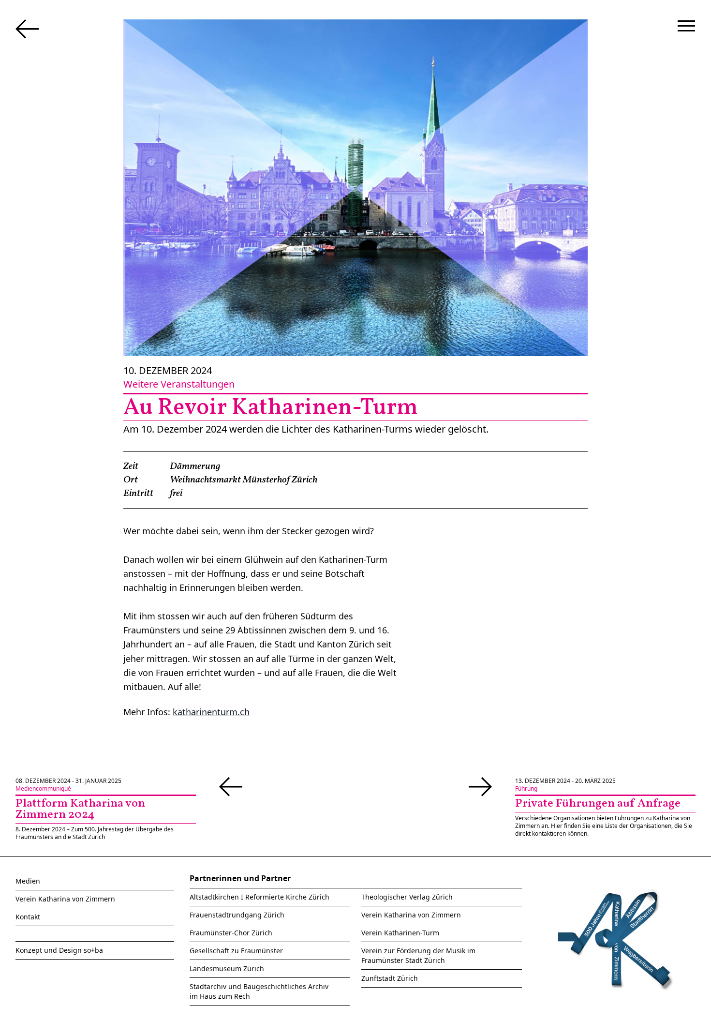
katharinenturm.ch (211, 712)
